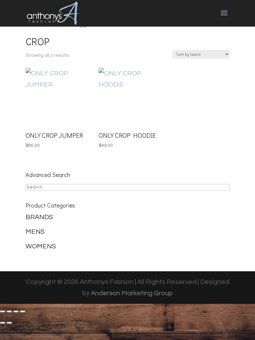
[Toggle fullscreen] (9, 311)
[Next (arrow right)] (9, 323)
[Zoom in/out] (2, 311)
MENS (35, 231)
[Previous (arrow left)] (2, 323)
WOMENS (41, 246)
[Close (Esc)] (22, 311)
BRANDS (39, 217)
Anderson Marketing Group (132, 293)
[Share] (16, 311)
